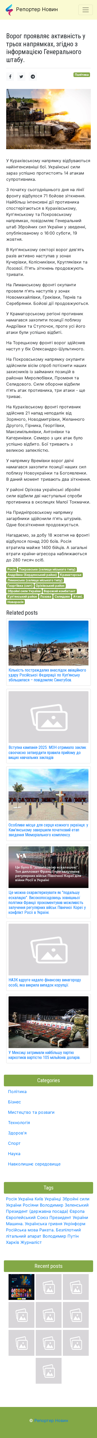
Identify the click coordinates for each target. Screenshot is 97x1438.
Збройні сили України (24, 591)
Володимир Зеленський (64, 1205)
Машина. (15, 1223)
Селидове (62, 596)
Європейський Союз (27, 1217)
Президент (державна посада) (37, 1211)
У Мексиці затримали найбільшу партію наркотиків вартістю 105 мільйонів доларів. (44, 1055)
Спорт (14, 1143)
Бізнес (14, 1101)
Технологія (19, 1122)
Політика (82, 75)
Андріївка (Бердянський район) (32, 575)
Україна (25, 1198)
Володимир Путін (61, 1236)
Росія (12, 569)
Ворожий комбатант (60, 591)
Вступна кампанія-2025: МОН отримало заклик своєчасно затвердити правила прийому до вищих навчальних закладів (47, 752)
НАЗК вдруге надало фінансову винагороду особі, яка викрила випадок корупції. (45, 982)
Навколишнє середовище (34, 1163)
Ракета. (47, 1229)
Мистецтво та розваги (31, 1112)
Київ (39, 1198)
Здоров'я (17, 1132)
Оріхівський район (50, 586)
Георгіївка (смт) (20, 586)
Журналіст (31, 1242)
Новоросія (16, 602)
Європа (77, 1211)
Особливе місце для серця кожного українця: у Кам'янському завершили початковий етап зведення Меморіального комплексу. (48, 830)
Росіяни (31, 1205)
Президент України (68, 1217)
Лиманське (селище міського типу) (35, 580)
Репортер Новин (36, 9)
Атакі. (78, 596)
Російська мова (22, 1229)
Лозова (45, 596)
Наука (14, 1153)
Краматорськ (70, 575)
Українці (52, 1198)
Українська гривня (43, 1223)
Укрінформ (74, 1223)
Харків (12, 1242)
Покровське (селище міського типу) (47, 569)
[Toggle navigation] (85, 10)
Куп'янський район (22, 596)
